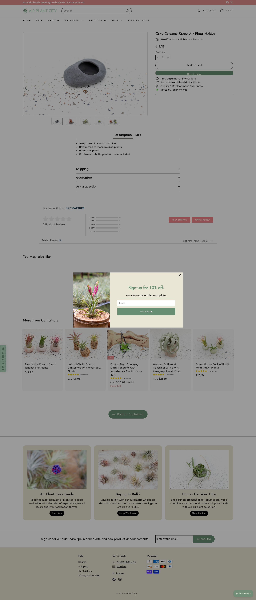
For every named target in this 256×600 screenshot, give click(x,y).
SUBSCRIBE (146, 311)
